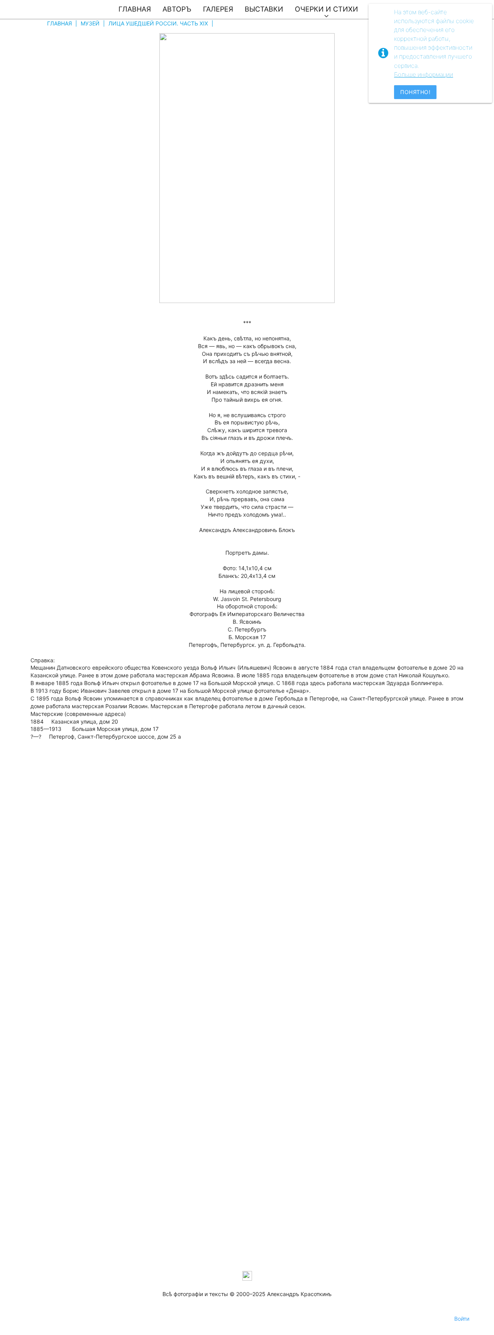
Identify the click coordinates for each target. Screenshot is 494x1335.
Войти (461, 1318)
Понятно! (415, 92)
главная (134, 9)
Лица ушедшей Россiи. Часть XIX (158, 23)
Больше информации (423, 74)
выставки (264, 9)
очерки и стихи (326, 9)
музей (90, 23)
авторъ (176, 9)
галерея (218, 9)
